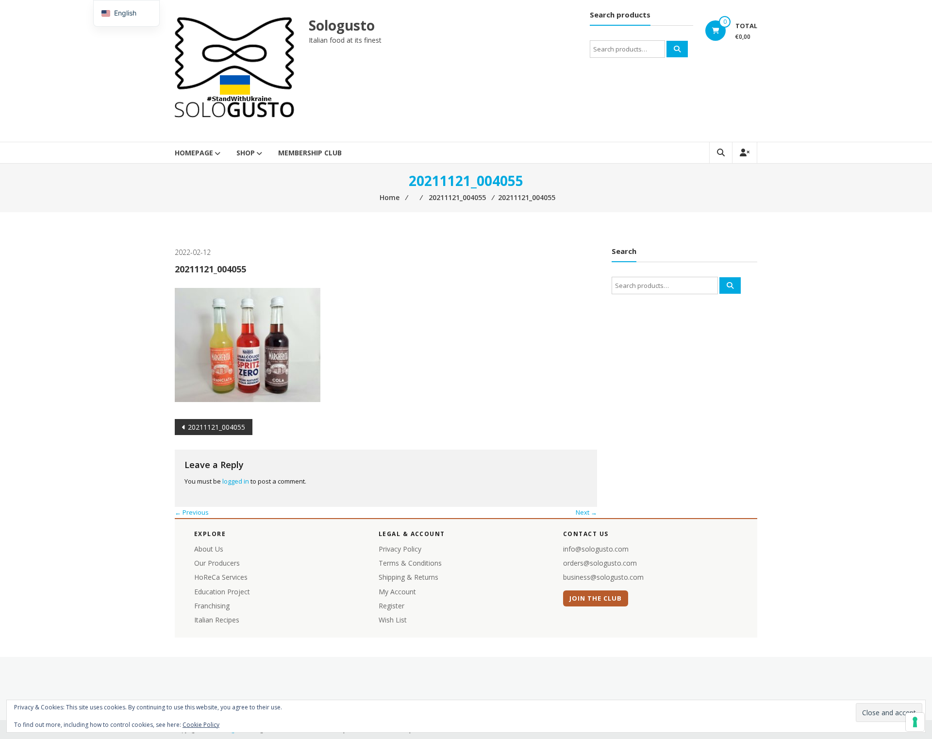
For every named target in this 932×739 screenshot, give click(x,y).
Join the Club (595, 598)
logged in (235, 481)
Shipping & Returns (408, 577)
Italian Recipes (216, 619)
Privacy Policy (400, 549)
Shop (245, 152)
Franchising (212, 605)
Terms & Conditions (410, 563)
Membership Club (310, 152)
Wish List (393, 619)
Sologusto (342, 25)
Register (391, 605)
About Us (208, 549)
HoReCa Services (221, 577)
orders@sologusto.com (600, 563)
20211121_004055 (216, 427)
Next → (586, 512)
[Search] (677, 49)
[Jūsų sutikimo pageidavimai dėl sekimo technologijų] (915, 722)
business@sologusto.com (603, 577)
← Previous (192, 512)
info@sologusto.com (596, 549)
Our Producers (217, 563)
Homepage (194, 152)
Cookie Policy (201, 725)
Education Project (222, 591)
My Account (397, 591)
